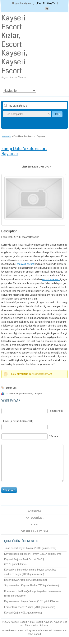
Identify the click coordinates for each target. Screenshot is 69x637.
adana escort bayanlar (50, 630)
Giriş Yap (51, 3)
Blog (34, 524)
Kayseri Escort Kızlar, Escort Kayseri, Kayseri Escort (14, 44)
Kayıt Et (41, 3)
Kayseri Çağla (12, 612)
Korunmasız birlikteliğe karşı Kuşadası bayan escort (33, 591)
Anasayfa (6, 136)
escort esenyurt (51, 279)
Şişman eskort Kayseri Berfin (20, 585)
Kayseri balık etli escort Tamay (21, 553)
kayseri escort (9, 630)
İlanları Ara (57, 114)
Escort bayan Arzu (14, 579)
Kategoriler (35, 517)
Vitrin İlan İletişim (34, 531)
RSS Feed (46, 8)
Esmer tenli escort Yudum (18, 607)
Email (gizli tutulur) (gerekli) (18, 421)
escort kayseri (27, 630)
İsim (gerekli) (56, 411)
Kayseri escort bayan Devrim (20, 601)
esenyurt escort (25, 264)
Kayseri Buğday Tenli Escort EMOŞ (24, 559)
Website (53, 436)
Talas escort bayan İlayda (18, 548)
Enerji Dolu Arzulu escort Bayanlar (24, 151)
